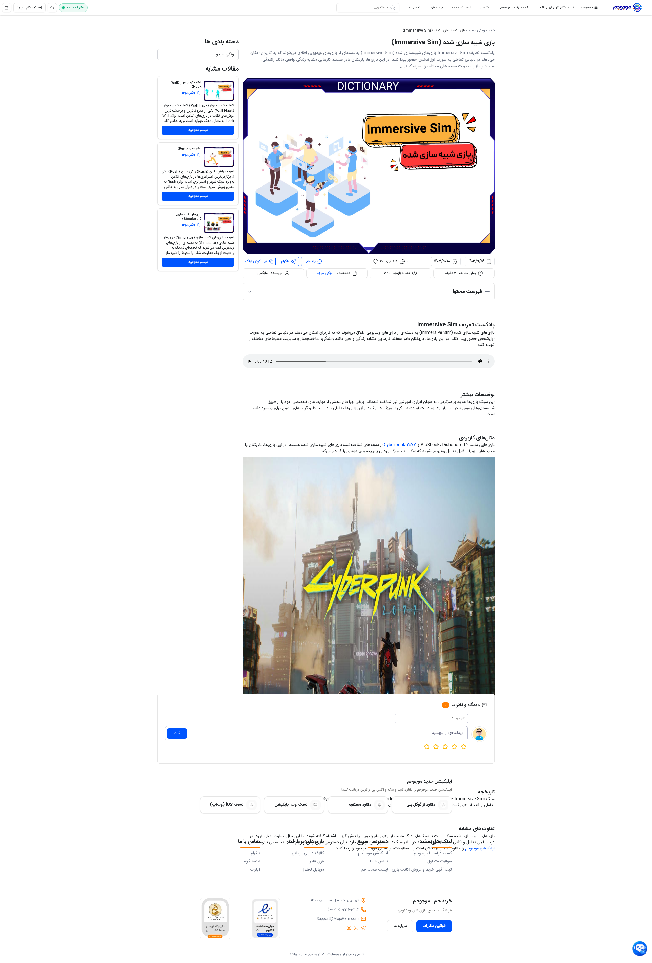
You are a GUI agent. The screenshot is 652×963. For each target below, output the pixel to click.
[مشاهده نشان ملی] (215, 918)
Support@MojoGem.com (338, 918)
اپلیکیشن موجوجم (480, 848)
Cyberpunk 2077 (400, 445)
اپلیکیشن (483, 8)
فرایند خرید (434, 8)
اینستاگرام (252, 862)
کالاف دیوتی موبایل (308, 853)
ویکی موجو (477, 31)
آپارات (255, 870)
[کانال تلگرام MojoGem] (363, 928)
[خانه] (627, 7)
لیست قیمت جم (459, 8)
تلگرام (255, 853)
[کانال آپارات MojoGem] (349, 928)
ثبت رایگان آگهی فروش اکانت (553, 8)
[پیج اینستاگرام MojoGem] (356, 928)
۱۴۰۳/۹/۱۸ (442, 261)
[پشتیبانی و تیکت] (640, 948)
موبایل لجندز (313, 870)
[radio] (427, 746)
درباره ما (400, 926)
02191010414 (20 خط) (343, 909)
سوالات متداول (439, 862)
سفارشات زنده (75, 7)
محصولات (587, 7)
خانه (492, 31)
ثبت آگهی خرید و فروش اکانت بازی (422, 870)
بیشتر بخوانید (198, 130)
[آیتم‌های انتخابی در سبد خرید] (6, 7)
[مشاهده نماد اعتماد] (265, 918)
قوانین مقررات (434, 926)
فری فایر (317, 862)
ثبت (177, 733)
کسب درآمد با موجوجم (512, 8)
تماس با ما (411, 8)
